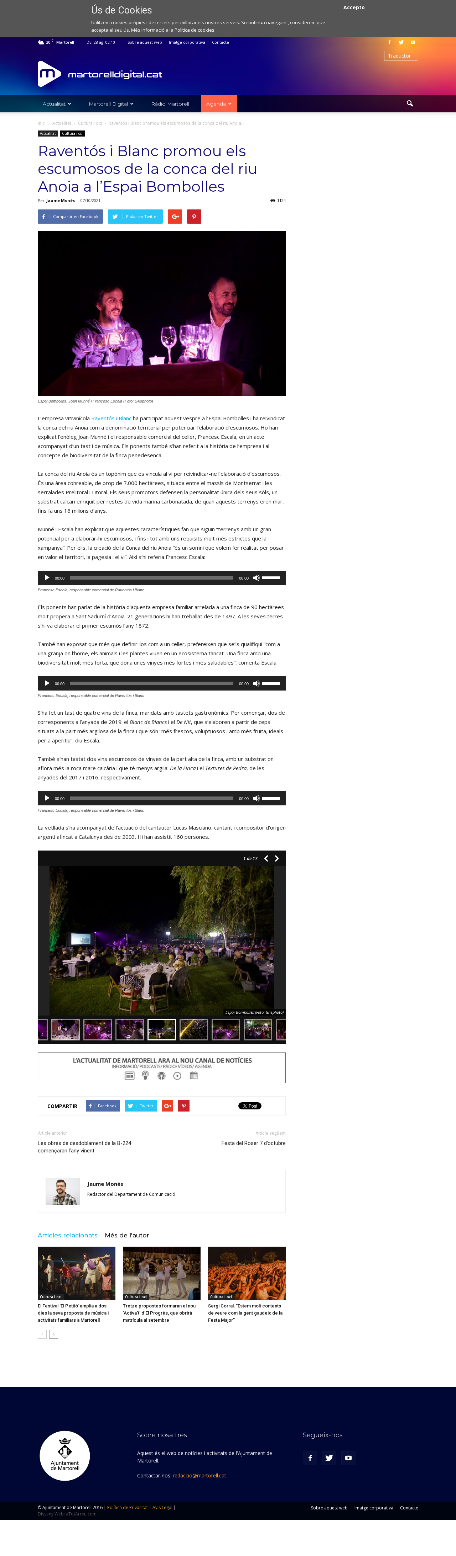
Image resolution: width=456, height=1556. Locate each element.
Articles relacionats (68, 1235)
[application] (162, 578)
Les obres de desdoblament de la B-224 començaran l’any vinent (84, 1147)
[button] (409, 103)
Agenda (216, 104)
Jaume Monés (60, 200)
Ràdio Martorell (170, 104)
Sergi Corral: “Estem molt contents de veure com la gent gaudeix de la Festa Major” (245, 1313)
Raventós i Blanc (111, 418)
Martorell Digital (108, 104)
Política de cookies (194, 30)
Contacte (220, 42)
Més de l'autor (127, 1235)
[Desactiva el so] (256, 577)
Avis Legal (162, 1507)
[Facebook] (389, 42)
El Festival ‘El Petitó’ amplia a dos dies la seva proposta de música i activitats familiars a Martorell (73, 1313)
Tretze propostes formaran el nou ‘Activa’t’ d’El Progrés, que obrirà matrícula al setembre (159, 1313)
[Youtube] (413, 42)
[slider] (272, 577)
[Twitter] (401, 42)
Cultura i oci (72, 133)
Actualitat (54, 104)
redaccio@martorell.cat (199, 1475)
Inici (42, 123)
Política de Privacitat (127, 1507)
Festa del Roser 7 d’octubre (254, 1143)
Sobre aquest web (145, 42)
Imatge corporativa (187, 42)
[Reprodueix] (47, 577)
